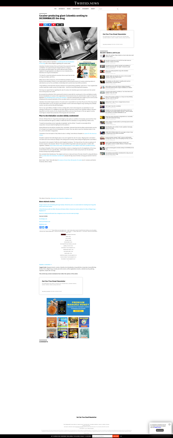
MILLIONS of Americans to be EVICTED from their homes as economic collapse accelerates (118, 61)
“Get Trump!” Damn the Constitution (113, 106)
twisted (68, 8)
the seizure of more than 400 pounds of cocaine (70, 160)
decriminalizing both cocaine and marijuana (56, 97)
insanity (93, 8)
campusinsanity (76, 8)
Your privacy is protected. (46, 291)
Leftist (68, 269)
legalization (73, 269)
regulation (41, 270)
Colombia (62, 267)
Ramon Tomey (50, 21)
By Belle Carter (112, 73)
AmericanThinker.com (44, 221)
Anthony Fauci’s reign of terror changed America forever (117, 102)
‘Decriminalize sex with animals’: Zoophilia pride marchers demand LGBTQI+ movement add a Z (117, 82)
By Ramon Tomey (113, 94)
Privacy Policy (86, 433)
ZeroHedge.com (43, 219)
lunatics (79, 269)
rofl (55, 8)
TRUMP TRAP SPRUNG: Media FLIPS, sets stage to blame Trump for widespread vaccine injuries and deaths (119, 133)
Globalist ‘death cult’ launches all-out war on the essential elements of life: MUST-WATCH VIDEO (118, 76)
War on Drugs (52, 270)
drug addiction (78, 267)
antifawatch (62, 8)
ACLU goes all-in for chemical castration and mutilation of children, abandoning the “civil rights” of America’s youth (117, 66)
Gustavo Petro (42, 269)
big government (51, 267)
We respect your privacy (79, 426)
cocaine (57, 267)
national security (85, 269)
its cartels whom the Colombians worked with (52, 155)
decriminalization (69, 267)
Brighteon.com (43, 224)
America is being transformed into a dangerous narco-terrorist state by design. (59, 213)
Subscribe (115, 436)
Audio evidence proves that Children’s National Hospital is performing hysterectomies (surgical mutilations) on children (118, 87)
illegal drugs (50, 269)
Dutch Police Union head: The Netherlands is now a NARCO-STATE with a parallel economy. (72, 145)
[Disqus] (68, 361)
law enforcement (62, 269)
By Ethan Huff (112, 68)
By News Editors (113, 57)
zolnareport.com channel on (61, 198)
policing (92, 269)
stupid (46, 270)
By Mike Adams (112, 63)
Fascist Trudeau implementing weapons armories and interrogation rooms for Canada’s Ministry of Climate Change (118, 143)
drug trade (85, 267)
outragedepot (85, 8)
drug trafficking (92, 267)
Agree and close (160, 430)
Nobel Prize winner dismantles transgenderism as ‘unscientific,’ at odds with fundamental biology (119, 117)
